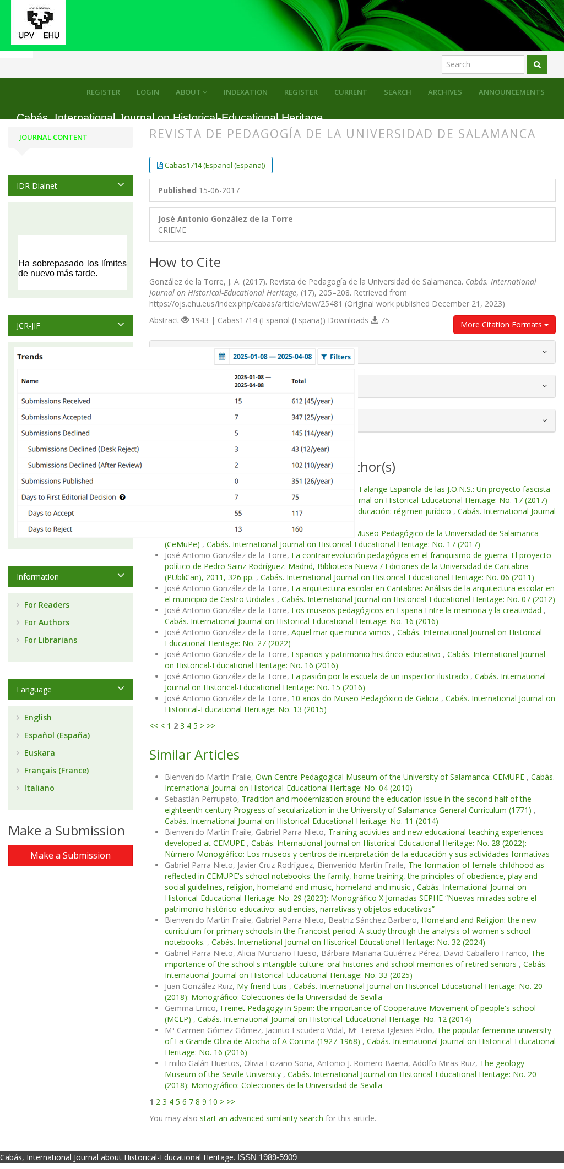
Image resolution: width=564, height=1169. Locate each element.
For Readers (45, 604)
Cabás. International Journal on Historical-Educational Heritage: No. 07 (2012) (418, 599)
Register (301, 92)
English (37, 717)
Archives (445, 92)
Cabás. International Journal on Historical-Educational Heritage (170, 118)
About (189, 92)
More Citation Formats (502, 324)
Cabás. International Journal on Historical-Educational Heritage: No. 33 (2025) (356, 969)
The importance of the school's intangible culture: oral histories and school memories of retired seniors (355, 958)
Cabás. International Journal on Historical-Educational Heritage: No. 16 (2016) (301, 621)
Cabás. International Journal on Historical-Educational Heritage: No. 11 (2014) (301, 821)
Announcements (512, 92)
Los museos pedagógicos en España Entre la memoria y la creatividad (417, 610)
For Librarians (49, 640)
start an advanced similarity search (261, 1118)
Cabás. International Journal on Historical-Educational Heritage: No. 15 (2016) (355, 681)
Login (148, 92)
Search (397, 92)
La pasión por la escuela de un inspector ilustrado (380, 676)
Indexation (246, 92)
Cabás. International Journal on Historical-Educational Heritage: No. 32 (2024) (348, 942)
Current (350, 92)
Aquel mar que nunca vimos (342, 632)
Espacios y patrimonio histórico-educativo (367, 654)
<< (153, 725)
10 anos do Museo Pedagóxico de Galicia (366, 698)
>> (211, 725)
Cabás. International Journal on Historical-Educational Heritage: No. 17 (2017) (410, 500)
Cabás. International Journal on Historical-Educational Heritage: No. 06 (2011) (397, 577)
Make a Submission (70, 855)
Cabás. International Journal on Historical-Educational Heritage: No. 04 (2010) (360, 782)
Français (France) (55, 770)
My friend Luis (263, 986)
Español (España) (56, 735)
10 (213, 1101)
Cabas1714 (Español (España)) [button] (215, 165)
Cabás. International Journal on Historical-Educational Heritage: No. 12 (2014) (334, 1019)
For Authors (45, 622)
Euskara (38, 752)
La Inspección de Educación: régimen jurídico (372, 511)
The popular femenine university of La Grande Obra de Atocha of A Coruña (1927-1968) (358, 1035)
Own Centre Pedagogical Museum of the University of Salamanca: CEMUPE (391, 777)
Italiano (38, 788)
